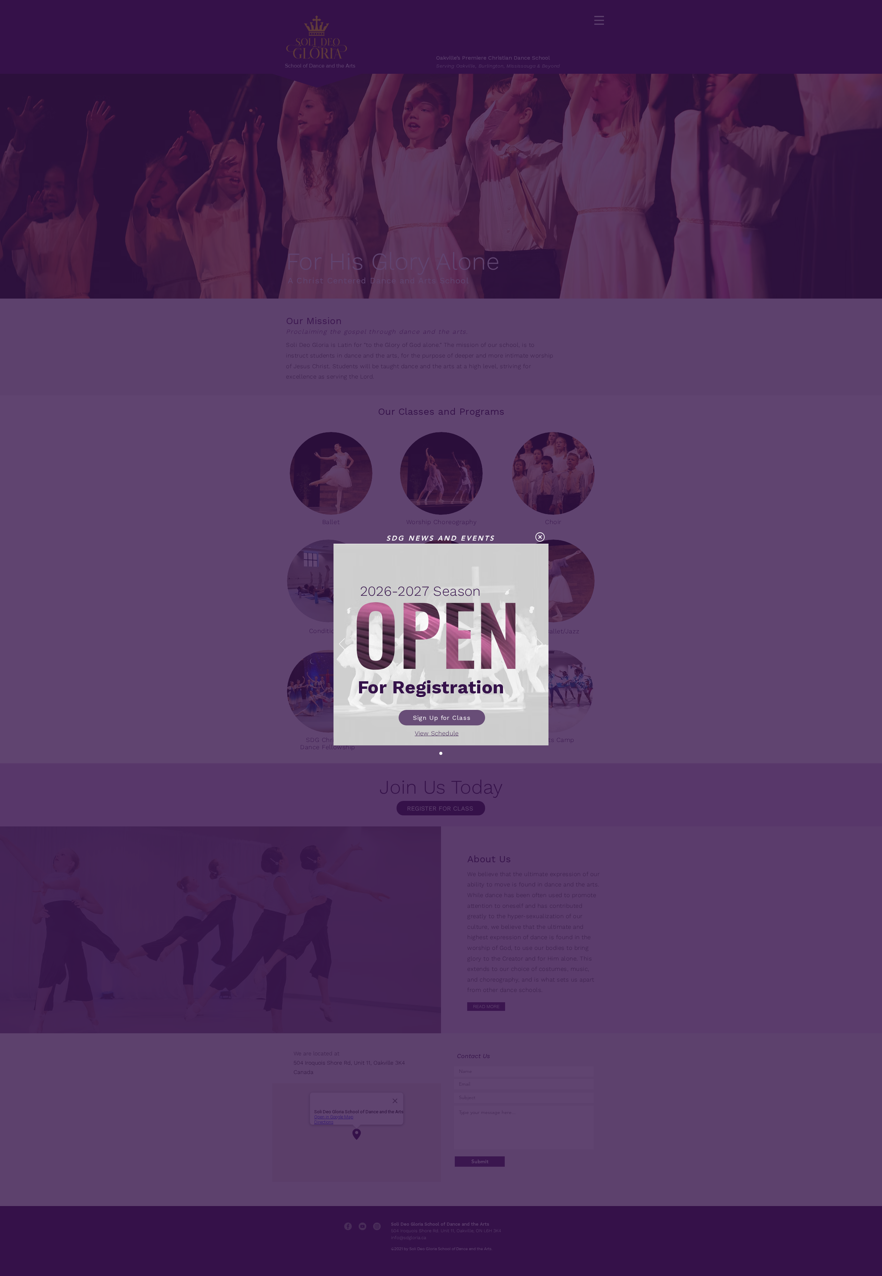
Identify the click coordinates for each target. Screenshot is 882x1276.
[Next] (540, 644)
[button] (540, 537)
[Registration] (440, 753)
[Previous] (342, 644)
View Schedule (437, 733)
